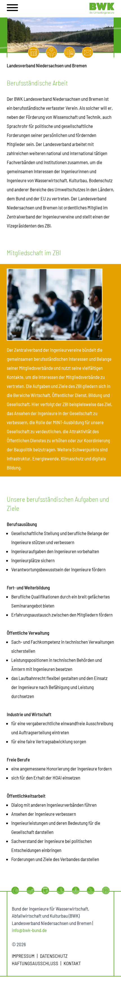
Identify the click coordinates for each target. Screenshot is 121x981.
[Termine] (33, 52)
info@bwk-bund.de (29, 930)
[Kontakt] (88, 52)
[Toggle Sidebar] (12, 8)
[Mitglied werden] (51, 52)
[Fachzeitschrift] (69, 52)
